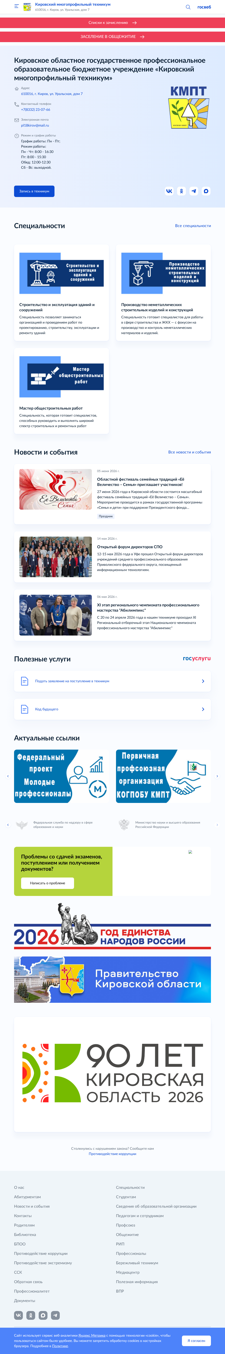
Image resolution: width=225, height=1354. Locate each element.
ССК (18, 1273)
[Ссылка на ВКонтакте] (18, 1315)
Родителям (24, 1225)
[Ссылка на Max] (206, 191)
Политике (60, 1346)
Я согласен (196, 1341)
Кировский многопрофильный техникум (73, 5)
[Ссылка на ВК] (169, 191)
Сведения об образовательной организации (156, 1207)
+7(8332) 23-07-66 (35, 109)
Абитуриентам (27, 1197)
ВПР (120, 1291)
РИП (120, 1244)
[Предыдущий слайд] (8, 776)
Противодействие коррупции (112, 1154)
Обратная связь (28, 1282)
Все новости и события (189, 452)
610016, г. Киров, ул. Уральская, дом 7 (52, 94)
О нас (19, 1188)
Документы (24, 1301)
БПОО (19, 1244)
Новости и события (32, 1207)
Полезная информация (137, 1282)
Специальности (130, 1188)
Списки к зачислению (108, 23)
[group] (61, 776)
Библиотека (25, 1235)
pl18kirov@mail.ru (35, 125)
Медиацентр (128, 1273)
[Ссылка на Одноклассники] (181, 191)
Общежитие (127, 1235)
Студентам (126, 1197)
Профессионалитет (32, 1291)
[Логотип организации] (27, 7)
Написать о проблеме (47, 883)
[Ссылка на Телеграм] (194, 191)
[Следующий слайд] (217, 776)
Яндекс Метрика (91, 1335)
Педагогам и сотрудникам (140, 1216)
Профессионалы (131, 1254)
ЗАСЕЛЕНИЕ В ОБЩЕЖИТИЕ (108, 37)
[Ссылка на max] (43, 1315)
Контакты (23, 1216)
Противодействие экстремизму (43, 1263)
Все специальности (193, 226)
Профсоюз (125, 1225)
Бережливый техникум (137, 1263)
